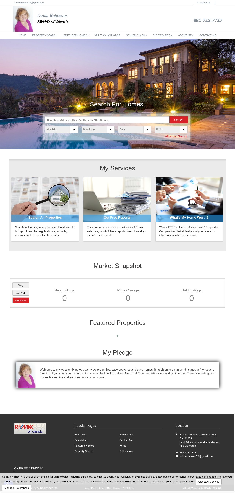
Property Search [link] (44, 35)
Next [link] (232, 94)
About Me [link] (185, 35)
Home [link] (22, 35)
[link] (45, 199)
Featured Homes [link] (75, 35)
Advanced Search (175, 136)
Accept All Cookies (208, 481)
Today (21, 285)
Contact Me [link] (207, 35)
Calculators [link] (80, 440)
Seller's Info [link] (135, 35)
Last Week (20, 293)
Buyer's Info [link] (162, 35)
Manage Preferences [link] (16, 487)
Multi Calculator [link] (107, 35)
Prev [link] (3, 94)
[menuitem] (22, 35)
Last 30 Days (21, 300)
